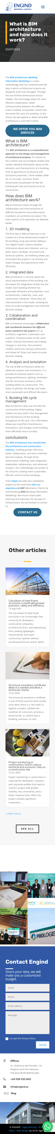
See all (27, 828)
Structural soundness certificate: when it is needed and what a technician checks (27, 687)
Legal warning (29, 1127)
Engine (14, 480)
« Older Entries (13, 813)
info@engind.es (19, 1086)
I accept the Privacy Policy (22, 1038)
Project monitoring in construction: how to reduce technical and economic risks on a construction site (27, 766)
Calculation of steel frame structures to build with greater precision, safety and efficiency (27, 603)
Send (42, 1045)
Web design (23, 1130)
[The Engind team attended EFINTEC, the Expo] (41, 890)
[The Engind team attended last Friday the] (14, 926)
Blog (13, 1093)
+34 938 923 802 (20, 1079)
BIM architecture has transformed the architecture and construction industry (26, 446)
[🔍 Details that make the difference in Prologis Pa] (41, 926)
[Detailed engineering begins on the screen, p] (14, 890)
